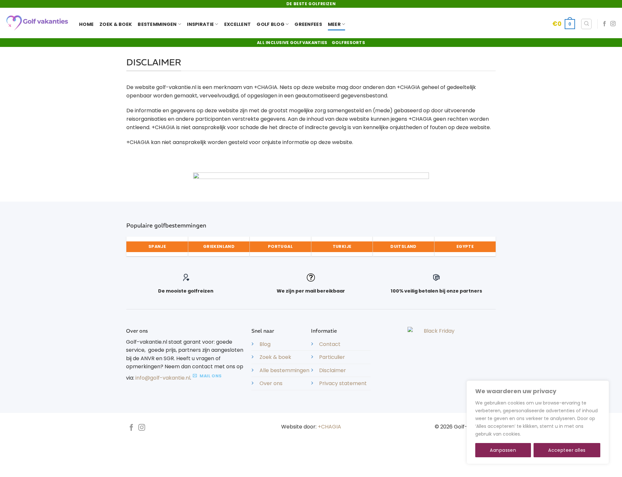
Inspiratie (200, 24)
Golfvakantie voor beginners (460, 461)
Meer (334, 24)
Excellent (237, 24)
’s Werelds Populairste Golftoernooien (227, 457)
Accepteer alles (566, 450)
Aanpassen (503, 450)
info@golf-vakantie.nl (162, 378)
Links (248, 452)
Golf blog (270, 24)
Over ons (270, 383)
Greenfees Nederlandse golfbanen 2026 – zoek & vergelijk (342, 466)
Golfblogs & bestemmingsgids (282, 461)
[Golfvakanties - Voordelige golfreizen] (37, 23)
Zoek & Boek (115, 24)
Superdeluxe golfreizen (311, 452)
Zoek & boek (275, 357)
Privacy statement (343, 383)
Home (86, 24)
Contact (329, 344)
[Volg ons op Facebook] (604, 24)
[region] (537, 422)
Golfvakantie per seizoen (243, 466)
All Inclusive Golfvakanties (292, 42)
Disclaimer (332, 370)
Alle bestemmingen (284, 370)
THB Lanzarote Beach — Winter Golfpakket (392, 457)
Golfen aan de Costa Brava (307, 457)
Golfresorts (348, 42)
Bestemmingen (157, 24)
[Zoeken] (586, 24)
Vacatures (200, 452)
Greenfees (308, 24)
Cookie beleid (538, 434)
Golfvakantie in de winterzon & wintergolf (371, 461)
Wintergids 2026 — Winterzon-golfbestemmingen (185, 461)
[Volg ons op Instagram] (613, 24)
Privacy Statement (364, 452)
